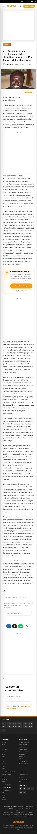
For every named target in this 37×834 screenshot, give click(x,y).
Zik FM (3, 795)
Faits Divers (4, 764)
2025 (9, 723)
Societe (3, 745)
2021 (30, 723)
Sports (3, 756)
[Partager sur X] (14, 626)
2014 (3, 730)
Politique (4, 742)
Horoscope (22, 756)
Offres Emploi (22, 759)
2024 (14, 723)
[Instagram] (32, 788)
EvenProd (4, 779)
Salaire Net (22, 747)
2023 (19, 723)
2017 (19, 727)
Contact (21, 777)
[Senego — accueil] (12, 6)
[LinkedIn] (20, 792)
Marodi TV (4, 777)
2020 (3, 727)
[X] (24, 788)
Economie (4, 749)
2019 (9, 727)
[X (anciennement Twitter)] (29, 2)
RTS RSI (4, 800)
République (22, 597)
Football (4, 759)
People (3, 754)
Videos (3, 766)
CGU (20, 782)
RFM (3, 793)
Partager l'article (21, 291)
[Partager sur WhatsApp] (20, 626)
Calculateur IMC (23, 754)
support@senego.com (28, 814)
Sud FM (3, 797)
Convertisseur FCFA (24, 742)
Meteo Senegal (23, 745)
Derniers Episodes (6, 775)
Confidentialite (23, 779)
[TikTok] (35, 2)
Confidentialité (28, 816)
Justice (3, 747)
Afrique (3, 768)
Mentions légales (16, 816)
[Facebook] (26, 2)
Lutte (3, 761)
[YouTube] (32, 2)
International (5, 752)
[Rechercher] (21, 6)
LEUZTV (4, 782)
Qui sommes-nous (23, 775)
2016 (25, 727)
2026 (3, 723)
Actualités (7, 44)
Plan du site (8, 816)
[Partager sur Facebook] (8, 626)
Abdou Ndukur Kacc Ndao (10, 597)
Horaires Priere (23, 749)
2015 (30, 727)
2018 (14, 727)
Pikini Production (6, 784)
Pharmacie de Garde (24, 752)
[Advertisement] (18, 26)
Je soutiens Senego (21, 286)
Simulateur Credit (23, 761)
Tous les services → (24, 764)
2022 (25, 723)
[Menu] (3, 6)
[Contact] (22, 2)
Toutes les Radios (6, 790)
